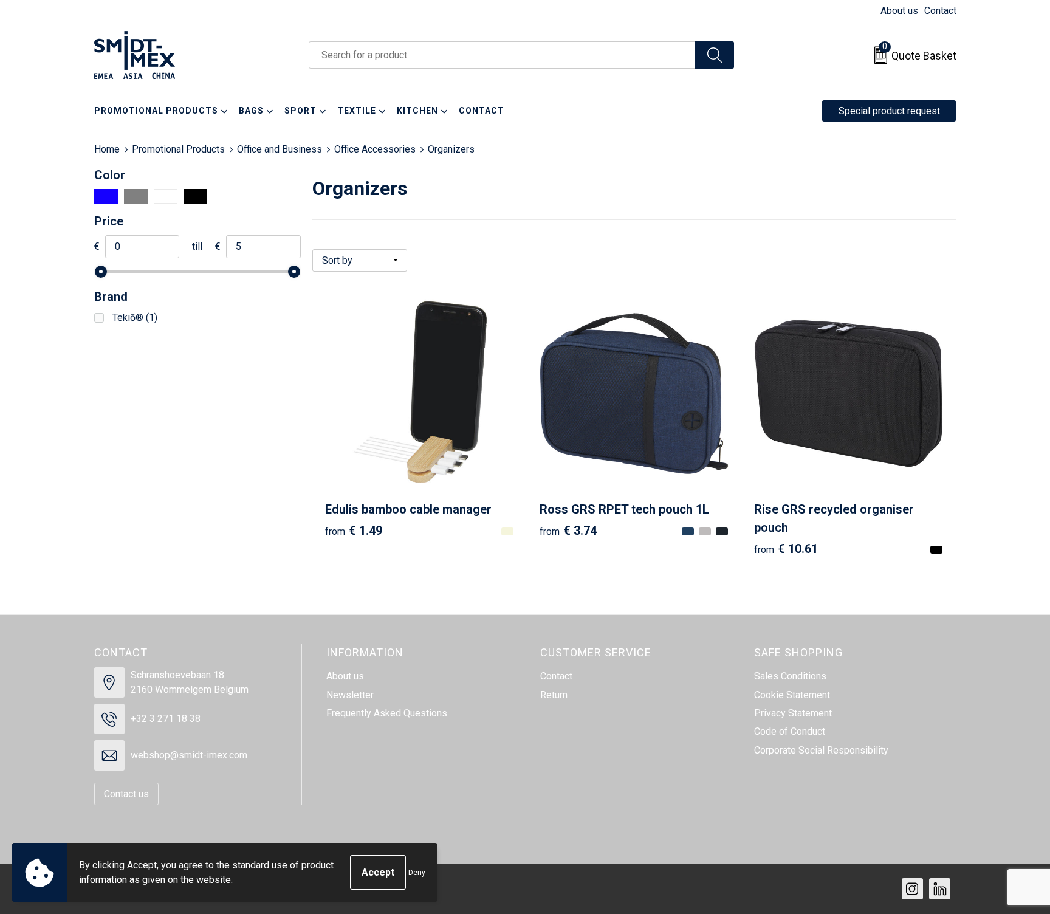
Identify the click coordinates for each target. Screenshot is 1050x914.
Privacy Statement (793, 713)
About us (899, 10)
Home (107, 149)
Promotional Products (178, 149)
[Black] (195, 196)
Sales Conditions (790, 676)
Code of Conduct (789, 731)
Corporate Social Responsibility (821, 750)
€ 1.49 (353, 530)
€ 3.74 (568, 530)
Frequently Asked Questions (386, 713)
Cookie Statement (792, 695)
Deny (416, 872)
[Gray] (136, 196)
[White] (165, 196)
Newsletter (350, 695)
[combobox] (502, 55)
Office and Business (279, 149)
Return (554, 695)
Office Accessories (375, 149)
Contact (940, 10)
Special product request (889, 111)
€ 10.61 (786, 548)
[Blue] (106, 196)
